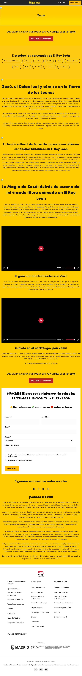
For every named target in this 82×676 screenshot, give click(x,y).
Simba (17, 67)
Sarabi (37, 67)
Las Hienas (63, 67)
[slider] (31, 268)
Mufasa (38, 61)
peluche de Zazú (30, 217)
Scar (28, 61)
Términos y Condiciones (23, 460)
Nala (27, 67)
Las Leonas (50, 67)
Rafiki (49, 61)
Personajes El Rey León (12, 61)
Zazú (59, 61)
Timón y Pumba (72, 61)
